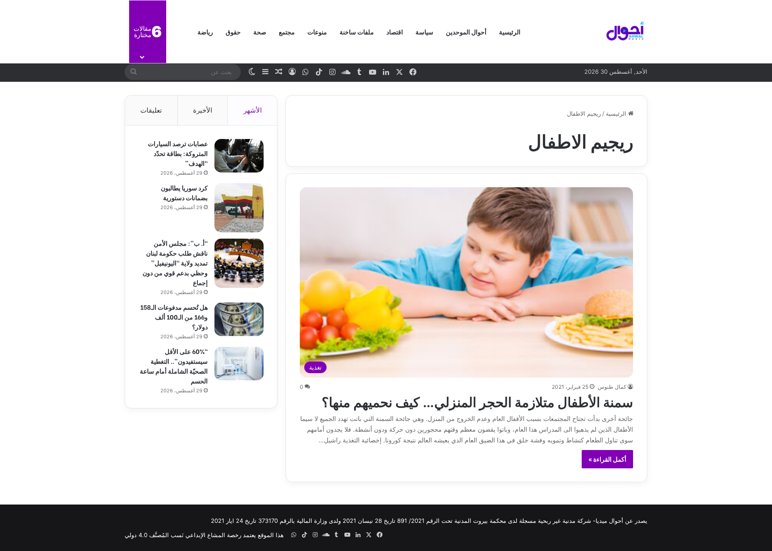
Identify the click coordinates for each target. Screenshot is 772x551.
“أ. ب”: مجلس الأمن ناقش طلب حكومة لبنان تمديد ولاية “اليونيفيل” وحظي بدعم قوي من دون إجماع (175, 262)
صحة (259, 31)
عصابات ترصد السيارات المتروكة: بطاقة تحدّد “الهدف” (178, 153)
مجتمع (287, 31)
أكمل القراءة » (607, 459)
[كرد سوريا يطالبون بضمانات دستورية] (239, 207)
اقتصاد (394, 31)
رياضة (205, 31)
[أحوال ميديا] (625, 31)
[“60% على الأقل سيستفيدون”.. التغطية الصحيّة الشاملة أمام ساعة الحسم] (239, 363)
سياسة (424, 31)
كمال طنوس (612, 386)
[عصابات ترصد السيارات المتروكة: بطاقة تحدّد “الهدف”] (239, 155)
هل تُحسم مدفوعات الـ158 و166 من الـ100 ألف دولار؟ (174, 316)
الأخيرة (202, 110)
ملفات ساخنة (357, 31)
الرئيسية (509, 31)
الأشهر (252, 110)
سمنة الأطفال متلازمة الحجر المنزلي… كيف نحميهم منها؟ (477, 401)
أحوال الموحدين (466, 31)
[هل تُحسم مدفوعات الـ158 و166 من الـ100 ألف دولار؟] (239, 319)
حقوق (233, 31)
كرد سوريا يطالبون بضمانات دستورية (184, 192)
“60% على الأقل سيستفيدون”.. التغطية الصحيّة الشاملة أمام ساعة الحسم (174, 365)
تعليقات (151, 110)
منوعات (317, 31)
